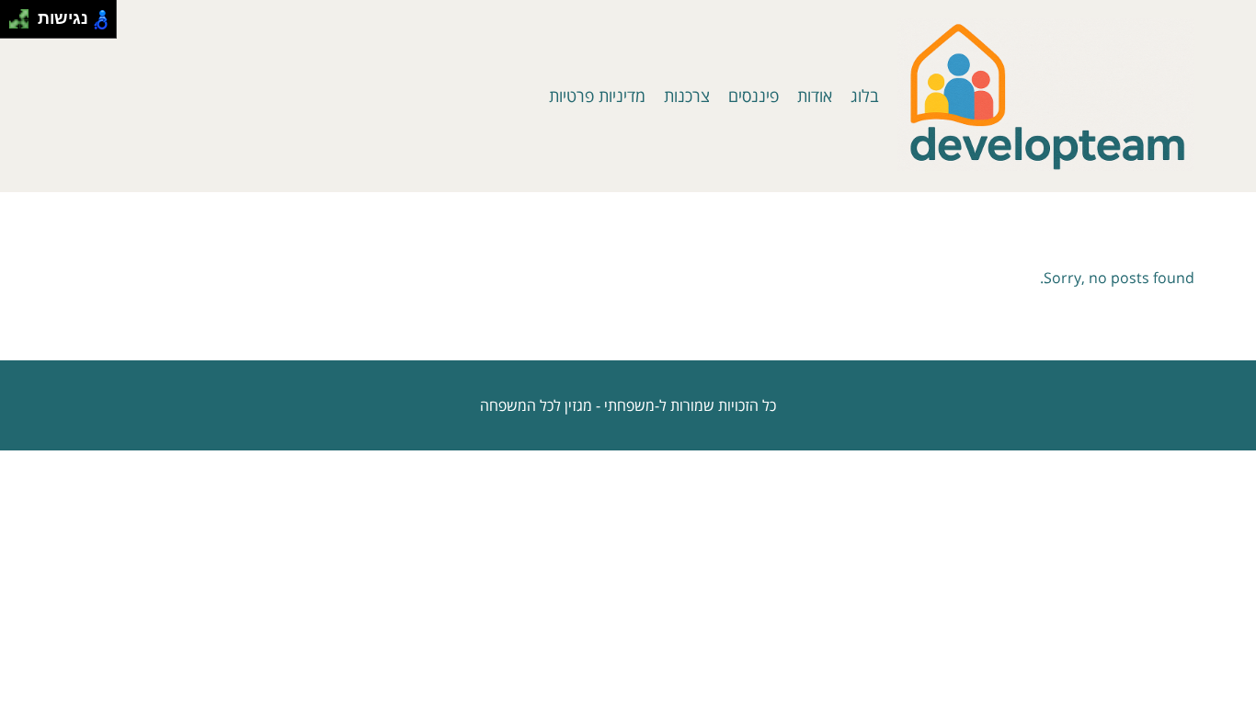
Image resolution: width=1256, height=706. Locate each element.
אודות (814, 96)
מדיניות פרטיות (597, 96)
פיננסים (753, 96)
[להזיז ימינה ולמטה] (24, 24)
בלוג (865, 96)
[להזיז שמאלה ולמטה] (14, 24)
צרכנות (687, 96)
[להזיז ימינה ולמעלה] (24, 14)
